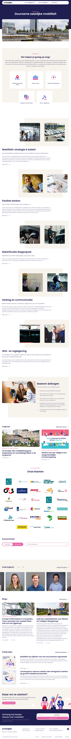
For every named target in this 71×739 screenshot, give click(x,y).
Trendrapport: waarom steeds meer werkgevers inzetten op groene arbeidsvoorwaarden (44, 672)
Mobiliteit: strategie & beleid (19, 149)
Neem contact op (8, 703)
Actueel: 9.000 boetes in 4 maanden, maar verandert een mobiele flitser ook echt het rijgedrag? (17, 621)
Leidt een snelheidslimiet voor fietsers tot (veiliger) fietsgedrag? (52, 620)
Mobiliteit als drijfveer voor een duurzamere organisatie (43, 657)
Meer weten (5, 164)
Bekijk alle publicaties (61, 652)
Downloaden (23, 668)
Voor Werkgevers (29, 2)
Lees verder (5, 457)
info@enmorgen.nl (39, 730)
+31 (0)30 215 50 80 (40, 729)
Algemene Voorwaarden (47, 736)
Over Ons (54, 2)
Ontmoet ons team (62, 567)
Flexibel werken (11, 200)
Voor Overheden (43, 2)
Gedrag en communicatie (17, 299)
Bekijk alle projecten (61, 427)
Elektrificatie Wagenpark (16, 252)
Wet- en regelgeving (14, 351)
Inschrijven (51, 718)
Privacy (37, 736)
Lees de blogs (63, 599)
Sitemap (67, 736)
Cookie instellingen (59, 736)
